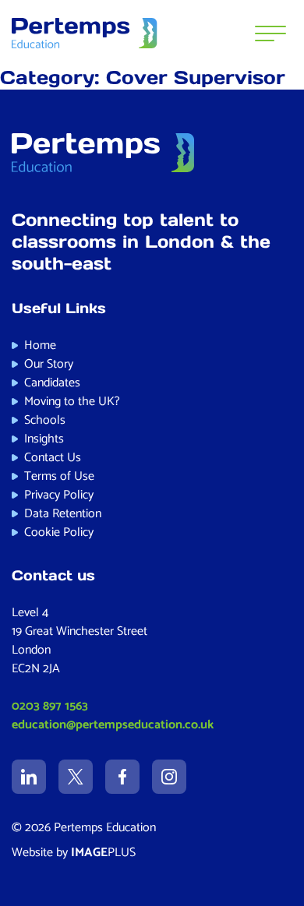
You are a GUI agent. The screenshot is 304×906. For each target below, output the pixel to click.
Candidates (52, 382)
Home (40, 345)
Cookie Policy (59, 532)
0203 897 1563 (50, 706)
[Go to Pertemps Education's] (29, 777)
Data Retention (62, 513)
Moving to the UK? (72, 401)
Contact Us (52, 457)
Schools (44, 420)
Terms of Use (59, 476)
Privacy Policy (59, 495)
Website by (74, 852)
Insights (44, 438)
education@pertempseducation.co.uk (113, 724)
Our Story (48, 364)
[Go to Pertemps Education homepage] (84, 33)
